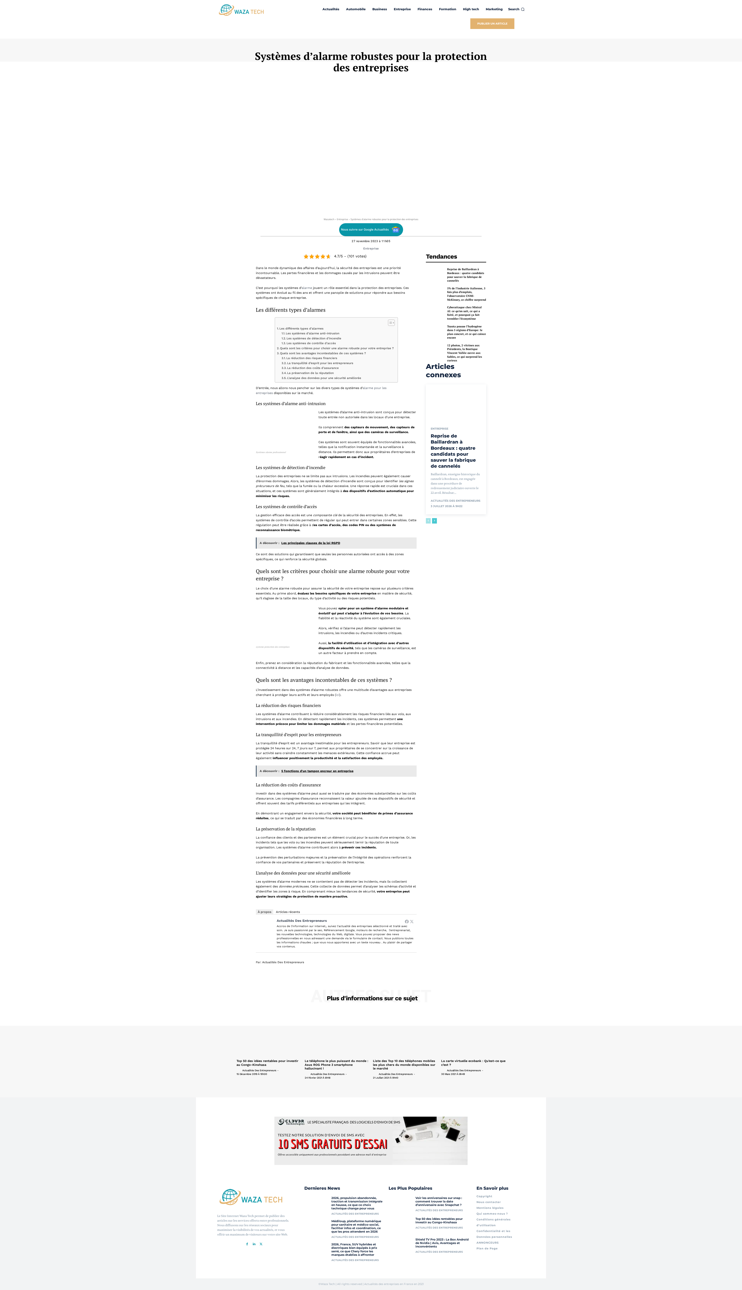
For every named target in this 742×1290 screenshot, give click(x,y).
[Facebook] (406, 921)
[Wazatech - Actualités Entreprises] (241, 10)
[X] (261, 1244)
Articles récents (288, 912)
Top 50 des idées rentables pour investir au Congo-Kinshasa (439, 1220)
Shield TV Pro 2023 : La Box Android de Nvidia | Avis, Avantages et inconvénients (442, 1243)
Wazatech (329, 219)
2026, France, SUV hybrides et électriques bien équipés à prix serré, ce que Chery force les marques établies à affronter (354, 1249)
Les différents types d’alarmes (301, 328)
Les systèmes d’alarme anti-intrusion (312, 333)
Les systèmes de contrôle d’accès (311, 343)
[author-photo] (239, 1070)
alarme (307, 288)
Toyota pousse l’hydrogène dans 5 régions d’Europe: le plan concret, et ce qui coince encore (466, 332)
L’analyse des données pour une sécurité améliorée (324, 378)
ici (337, 695)
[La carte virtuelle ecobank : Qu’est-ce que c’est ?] (473, 1033)
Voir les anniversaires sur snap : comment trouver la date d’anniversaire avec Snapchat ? (438, 1201)
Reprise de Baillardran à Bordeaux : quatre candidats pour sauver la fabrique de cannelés (465, 274)
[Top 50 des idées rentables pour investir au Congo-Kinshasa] (269, 1033)
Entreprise (342, 219)
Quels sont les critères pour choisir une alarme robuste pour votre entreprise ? (337, 348)
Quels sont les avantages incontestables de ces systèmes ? (323, 353)
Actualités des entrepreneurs (302, 921)
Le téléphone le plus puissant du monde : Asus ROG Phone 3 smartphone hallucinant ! (336, 1064)
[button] (516, 9)
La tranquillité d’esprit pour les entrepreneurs (320, 363)
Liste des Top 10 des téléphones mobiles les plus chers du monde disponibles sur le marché (404, 1064)
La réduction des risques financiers (311, 358)
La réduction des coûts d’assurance (313, 368)
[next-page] (434, 521)
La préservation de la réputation (310, 373)
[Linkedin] (254, 1244)
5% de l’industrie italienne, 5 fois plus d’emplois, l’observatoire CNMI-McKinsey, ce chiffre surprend (466, 293)
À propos (264, 912)
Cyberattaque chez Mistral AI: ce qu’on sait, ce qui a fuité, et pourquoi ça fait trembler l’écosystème (464, 312)
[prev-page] (428, 521)
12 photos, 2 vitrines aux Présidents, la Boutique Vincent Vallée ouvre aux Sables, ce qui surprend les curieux (464, 352)
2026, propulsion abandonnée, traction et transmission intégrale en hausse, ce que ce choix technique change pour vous (356, 1203)
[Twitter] (411, 921)
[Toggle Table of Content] (389, 322)
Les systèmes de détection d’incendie (314, 338)
